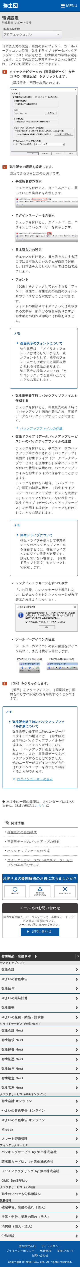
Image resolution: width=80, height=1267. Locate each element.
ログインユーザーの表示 (35, 779)
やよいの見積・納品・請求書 (23, 1017)
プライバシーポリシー (20, 1250)
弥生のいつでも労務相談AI (21, 1194)
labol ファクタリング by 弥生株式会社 (31, 1171)
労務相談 (8, 1236)
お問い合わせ (41, 931)
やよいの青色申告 (15, 979)
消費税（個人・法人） (18, 1226)
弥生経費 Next (12, 1049)
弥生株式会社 (27, 1246)
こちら (40, 805)
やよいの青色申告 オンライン (23, 1110)
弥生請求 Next (12, 1040)
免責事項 (45, 1250)
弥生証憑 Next (12, 1059)
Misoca (7, 1129)
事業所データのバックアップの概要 (33, 841)
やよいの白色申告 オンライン (23, 1120)
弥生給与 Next (12, 1068)
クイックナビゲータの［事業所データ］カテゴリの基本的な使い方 (40, 862)
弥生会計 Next (12, 1030)
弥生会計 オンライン (17, 1101)
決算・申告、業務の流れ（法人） (26, 1216)
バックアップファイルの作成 (41, 428)
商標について (65, 1250)
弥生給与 (8, 988)
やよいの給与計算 (15, 998)
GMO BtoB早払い (15, 1180)
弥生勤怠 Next (12, 1078)
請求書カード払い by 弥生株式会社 (28, 1161)
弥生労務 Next (12, 1087)
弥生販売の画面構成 (22, 832)
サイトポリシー (51, 1246)
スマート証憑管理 (15, 1138)
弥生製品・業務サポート (20, 956)
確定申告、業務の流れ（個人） (24, 1207)
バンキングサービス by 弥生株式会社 (29, 1152)
